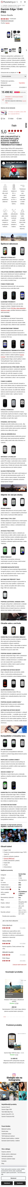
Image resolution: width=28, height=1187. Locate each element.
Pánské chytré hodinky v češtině (10, 1138)
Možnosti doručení (6, 85)
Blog (3, 1163)
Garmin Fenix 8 (6, 1107)
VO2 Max (13, 308)
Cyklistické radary (6, 1133)
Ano (20, 882)
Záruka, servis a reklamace (9, 1154)
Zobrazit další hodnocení (19, 964)
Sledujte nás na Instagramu (14, 1079)
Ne (19, 889)
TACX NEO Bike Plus (7, 1112)
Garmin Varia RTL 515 (8, 1114)
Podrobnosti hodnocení (7, 21)
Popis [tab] (14, 125)
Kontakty (4, 1161)
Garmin (8, 23)
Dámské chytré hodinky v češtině (11, 1140)
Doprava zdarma (6, 1152)
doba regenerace (21, 308)
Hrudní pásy (5, 1131)
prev (1, 987)
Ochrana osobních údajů (8, 1158)
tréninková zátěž (5, 310)
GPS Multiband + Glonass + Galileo (23, 893)
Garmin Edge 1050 (7, 1109)
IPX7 (20, 885)
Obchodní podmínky (7, 1156)
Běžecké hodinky (6, 1129)
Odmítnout (7, 1183)
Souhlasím (20, 1183)
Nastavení (13, 1178)
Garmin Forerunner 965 (8, 1116)
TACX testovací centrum (8, 1136)
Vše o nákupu (6, 1149)
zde (2, 1174)
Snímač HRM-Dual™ (9, 858)
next (26, 987)
